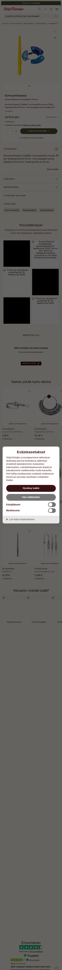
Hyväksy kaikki (31, 488)
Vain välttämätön (31, 497)
